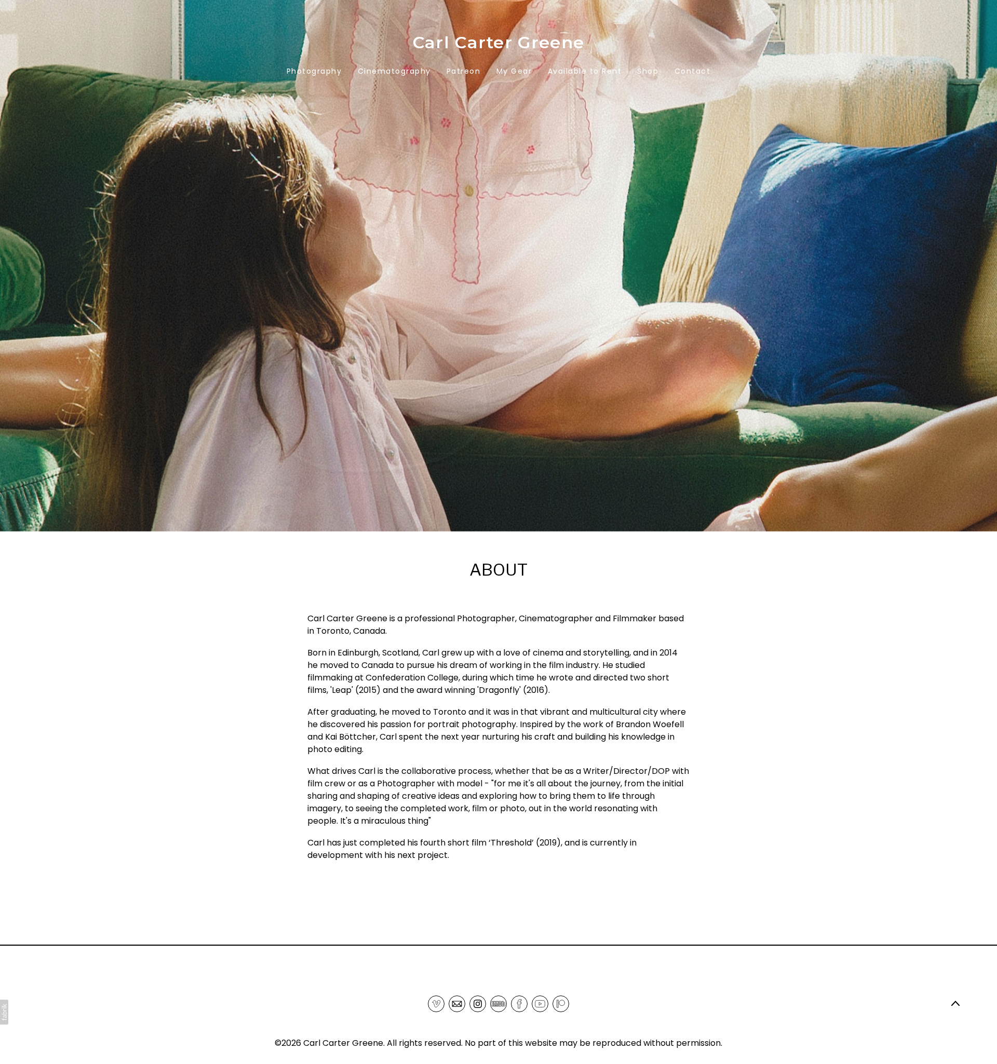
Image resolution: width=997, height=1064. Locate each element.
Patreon (464, 71)
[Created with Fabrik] (4, 1012)
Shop (647, 71)
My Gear (514, 71)
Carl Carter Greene (343, 1043)
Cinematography (394, 71)
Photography (314, 71)
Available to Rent (585, 71)
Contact (693, 71)
